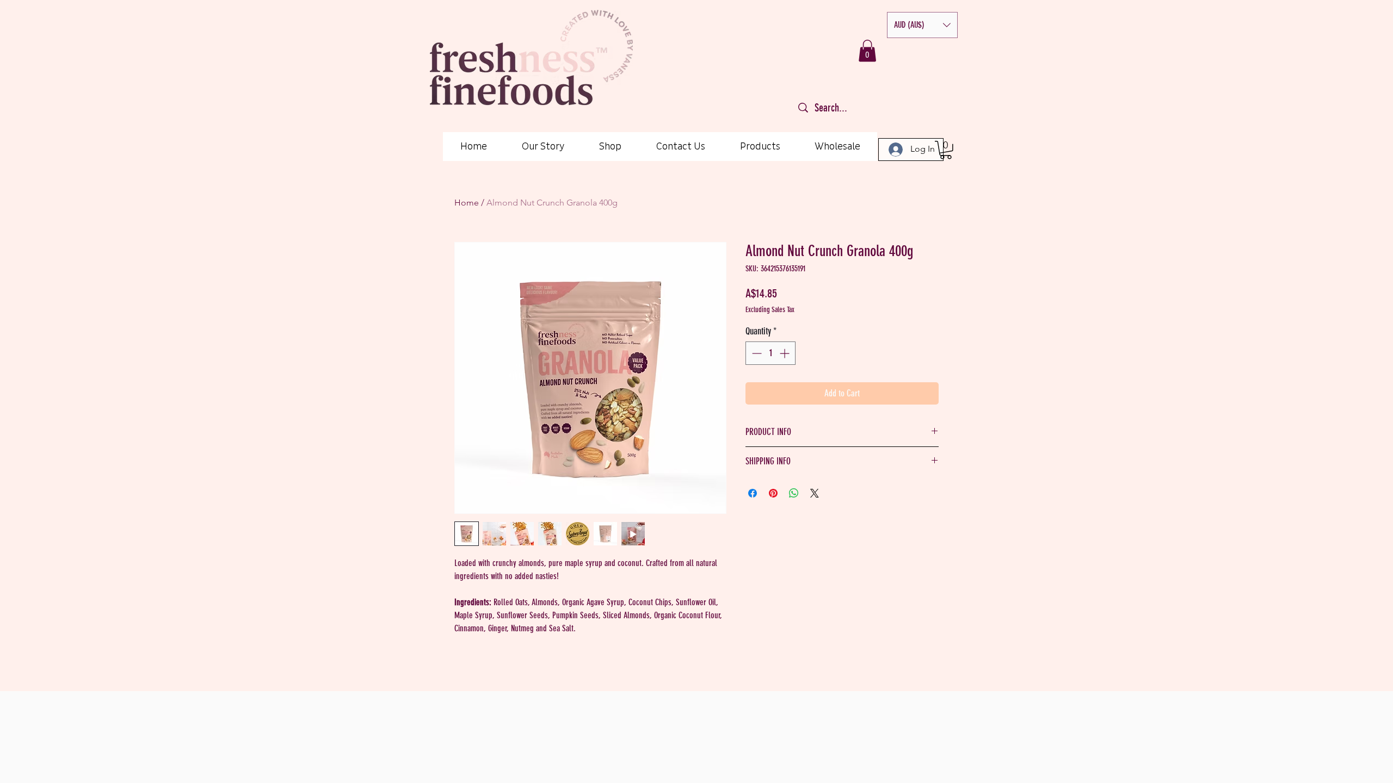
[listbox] (922, 25)
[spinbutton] (770, 353)
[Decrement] (755, 353)
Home (466, 202)
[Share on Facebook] (752, 493)
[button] (922, 25)
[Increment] (785, 353)
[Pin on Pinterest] (773, 493)
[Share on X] (814, 493)
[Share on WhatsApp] (793, 493)
